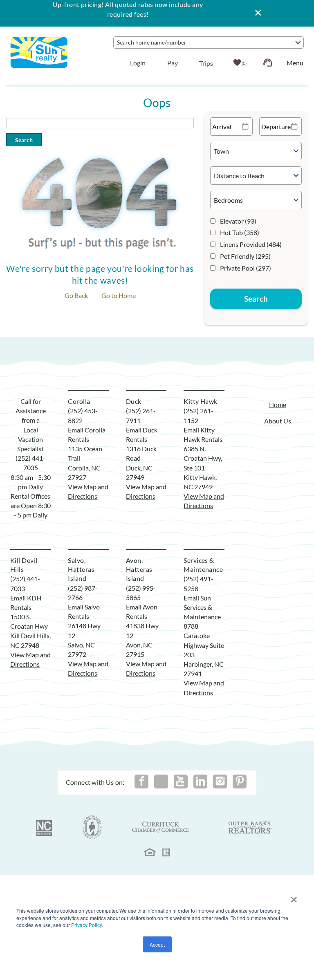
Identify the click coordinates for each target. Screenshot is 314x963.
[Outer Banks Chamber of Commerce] (92, 827)
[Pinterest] (240, 781)
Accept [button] (157, 944)
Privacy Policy (86, 924)
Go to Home (118, 295)
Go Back (76, 295)
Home (277, 404)
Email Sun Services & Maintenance (202, 607)
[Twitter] (161, 781)
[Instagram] (220, 781)
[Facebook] (141, 781)
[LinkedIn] (200, 781)
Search (24, 140)
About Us (277, 421)
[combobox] (208, 42)
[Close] (255, 13)
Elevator (238, 221)
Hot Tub (239, 232)
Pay (172, 63)
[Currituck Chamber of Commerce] (161, 827)
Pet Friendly (245, 256)
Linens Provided (251, 244)
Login (138, 63)
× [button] (293, 897)
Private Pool (245, 268)
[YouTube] (181, 781)
